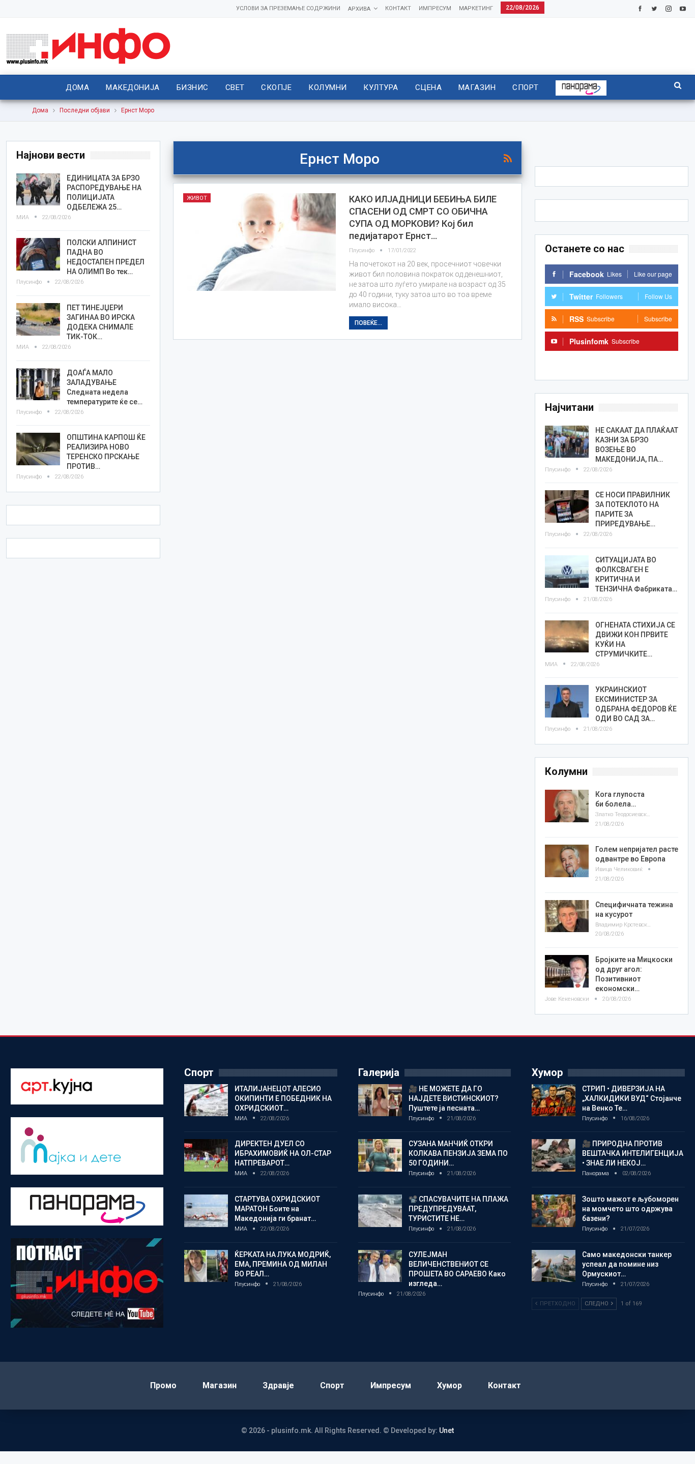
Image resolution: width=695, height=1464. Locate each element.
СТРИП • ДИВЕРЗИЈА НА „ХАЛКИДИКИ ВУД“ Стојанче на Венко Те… (631, 1098)
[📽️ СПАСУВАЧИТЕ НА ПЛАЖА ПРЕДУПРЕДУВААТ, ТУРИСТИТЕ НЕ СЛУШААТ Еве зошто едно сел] (380, 1210)
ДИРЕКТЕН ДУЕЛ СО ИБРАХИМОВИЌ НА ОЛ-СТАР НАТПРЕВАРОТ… (283, 1153)
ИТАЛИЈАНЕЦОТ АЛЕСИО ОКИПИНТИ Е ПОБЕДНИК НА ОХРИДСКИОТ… (283, 1098)
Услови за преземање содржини (288, 8)
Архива (359, 9)
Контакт (398, 8)
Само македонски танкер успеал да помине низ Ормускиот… (627, 1264)
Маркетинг (476, 8)
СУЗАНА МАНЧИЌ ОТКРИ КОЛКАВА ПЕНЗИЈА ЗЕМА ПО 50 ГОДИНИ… (458, 1153)
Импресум (435, 8)
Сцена (428, 87)
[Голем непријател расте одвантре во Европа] (567, 861)
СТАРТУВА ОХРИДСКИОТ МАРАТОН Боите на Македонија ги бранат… (277, 1208)
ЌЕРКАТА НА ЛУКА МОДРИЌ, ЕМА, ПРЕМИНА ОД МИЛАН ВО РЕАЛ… (283, 1264)
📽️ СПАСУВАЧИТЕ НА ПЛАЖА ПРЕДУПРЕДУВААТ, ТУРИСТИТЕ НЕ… (458, 1208)
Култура (380, 87)
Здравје (278, 1385)
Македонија (133, 87)
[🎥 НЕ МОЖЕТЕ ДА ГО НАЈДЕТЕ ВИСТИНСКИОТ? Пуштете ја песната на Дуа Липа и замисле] (380, 1100)
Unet (446, 1430)
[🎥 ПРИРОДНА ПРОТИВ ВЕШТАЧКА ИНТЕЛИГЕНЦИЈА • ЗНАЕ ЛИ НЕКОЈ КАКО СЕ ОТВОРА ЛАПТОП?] (553, 1155)
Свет (235, 87)
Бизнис (193, 87)
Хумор (449, 1385)
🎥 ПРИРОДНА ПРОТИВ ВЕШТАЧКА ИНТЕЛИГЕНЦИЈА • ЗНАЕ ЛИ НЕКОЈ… (632, 1153)
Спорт (525, 87)
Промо (163, 1385)
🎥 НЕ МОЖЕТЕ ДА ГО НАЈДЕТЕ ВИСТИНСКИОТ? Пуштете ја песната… (454, 1098)
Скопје (276, 87)
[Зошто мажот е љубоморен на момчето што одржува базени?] (553, 1210)
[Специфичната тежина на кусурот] (567, 916)
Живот (197, 198)
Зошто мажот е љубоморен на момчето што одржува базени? (630, 1208)
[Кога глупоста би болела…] (567, 806)
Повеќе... (368, 322)
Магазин (477, 87)
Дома (77, 87)
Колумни (327, 87)
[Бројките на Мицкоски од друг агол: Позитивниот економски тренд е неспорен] (567, 971)
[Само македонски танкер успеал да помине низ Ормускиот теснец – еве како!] (553, 1266)
